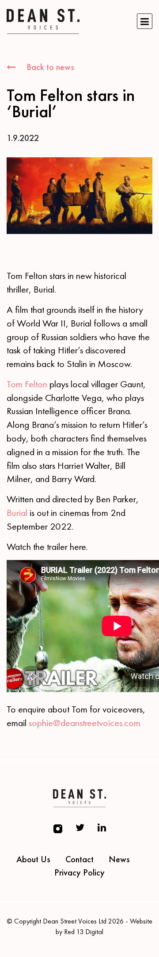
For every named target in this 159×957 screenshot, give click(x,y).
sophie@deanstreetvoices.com (84, 722)
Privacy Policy (79, 872)
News (119, 859)
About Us (33, 859)
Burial (17, 512)
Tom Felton (27, 384)
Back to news (49, 67)
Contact (79, 859)
